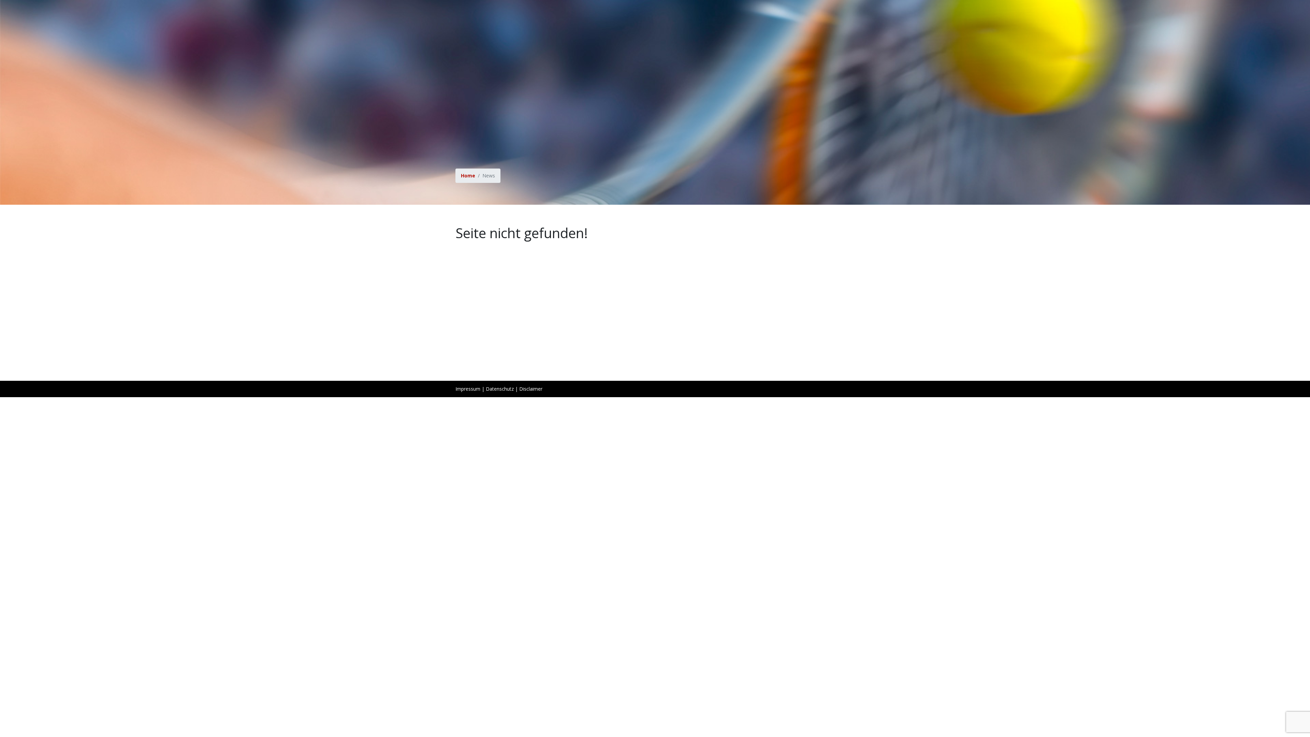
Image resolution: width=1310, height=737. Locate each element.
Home (468, 175)
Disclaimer (530, 389)
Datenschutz (500, 389)
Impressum (467, 389)
